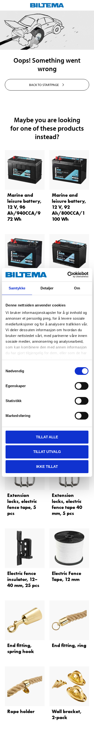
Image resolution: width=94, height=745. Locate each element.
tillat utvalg (47, 452)
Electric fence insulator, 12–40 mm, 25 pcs (23, 579)
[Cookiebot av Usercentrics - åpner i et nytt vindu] (67, 275)
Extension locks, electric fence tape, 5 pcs (22, 504)
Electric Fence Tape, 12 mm (66, 576)
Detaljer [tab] (47, 288)
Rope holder (20, 711)
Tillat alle (47, 437)
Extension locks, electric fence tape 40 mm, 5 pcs (67, 504)
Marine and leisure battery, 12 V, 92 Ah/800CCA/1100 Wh (69, 207)
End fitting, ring (69, 645)
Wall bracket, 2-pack (66, 714)
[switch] (81, 386)
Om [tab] (77, 288)
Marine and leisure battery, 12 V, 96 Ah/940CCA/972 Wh (24, 207)
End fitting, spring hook (20, 648)
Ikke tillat (47, 466)
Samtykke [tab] (17, 288)
